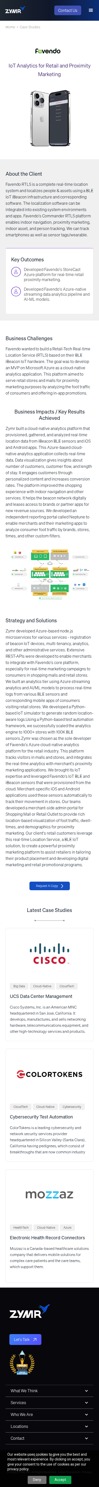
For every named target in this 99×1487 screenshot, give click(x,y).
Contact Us (67, 10)
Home (10, 27)
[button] (91, 10)
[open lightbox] (49, 574)
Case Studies (30, 27)
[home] (15, 10)
